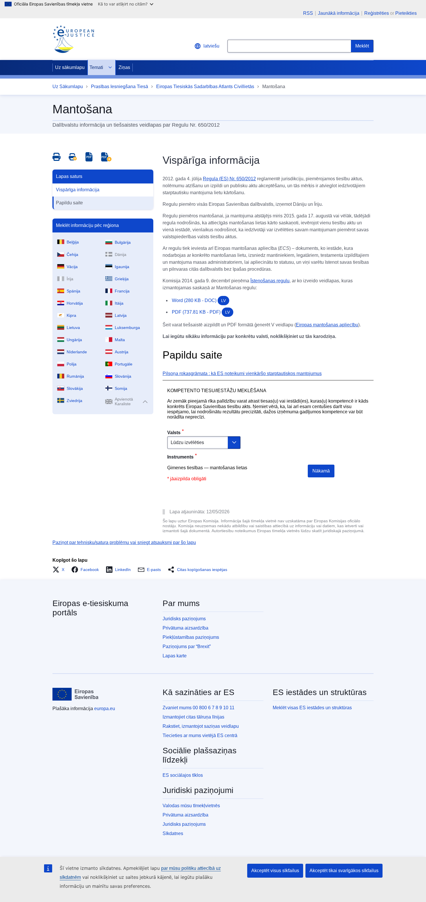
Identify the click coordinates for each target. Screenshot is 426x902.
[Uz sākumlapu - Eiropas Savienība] (75, 694)
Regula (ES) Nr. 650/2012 (229, 178)
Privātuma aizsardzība (185, 627)
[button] (60, 569)
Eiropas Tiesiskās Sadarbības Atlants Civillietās (205, 86)
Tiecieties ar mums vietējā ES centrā (200, 735)
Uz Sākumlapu (67, 86)
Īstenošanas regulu (270, 280)
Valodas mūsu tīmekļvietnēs (191, 805)
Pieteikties (406, 13)
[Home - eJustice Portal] (73, 39)
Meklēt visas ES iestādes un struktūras (312, 707)
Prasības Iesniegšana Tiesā (119, 86)
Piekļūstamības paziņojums (191, 637)
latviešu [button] (211, 45)
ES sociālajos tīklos (183, 775)
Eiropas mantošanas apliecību (327, 324)
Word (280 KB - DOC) (199, 300)
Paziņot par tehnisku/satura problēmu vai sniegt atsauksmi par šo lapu (124, 542)
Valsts (174, 432)
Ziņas (124, 67)
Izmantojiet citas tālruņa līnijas (193, 716)
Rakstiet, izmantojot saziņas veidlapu (201, 726)
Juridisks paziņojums (184, 618)
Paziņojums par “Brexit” (187, 646)
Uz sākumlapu (70, 67)
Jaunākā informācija (338, 13)
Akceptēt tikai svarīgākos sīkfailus (344, 870)
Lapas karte (175, 655)
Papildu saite (69, 202)
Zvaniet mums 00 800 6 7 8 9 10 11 (198, 707)
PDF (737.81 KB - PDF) (201, 312)
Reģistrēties (376, 13)
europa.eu (104, 708)
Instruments (180, 456)
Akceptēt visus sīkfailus (275, 870)
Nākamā (321, 470)
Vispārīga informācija (77, 189)
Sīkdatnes (173, 833)
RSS (308, 13)
